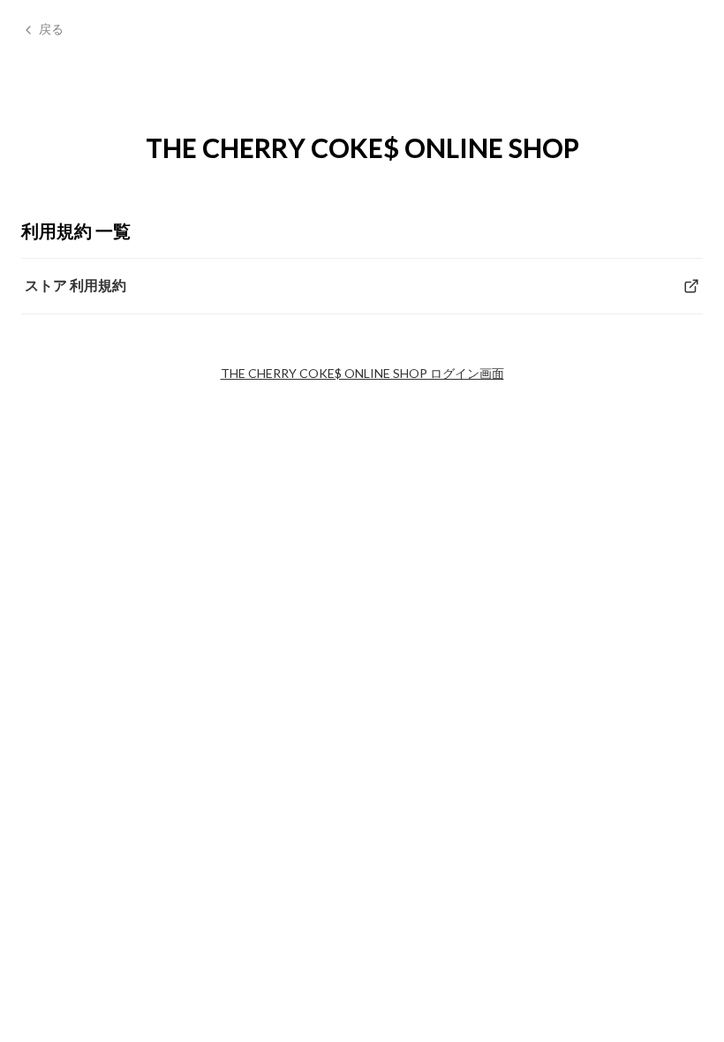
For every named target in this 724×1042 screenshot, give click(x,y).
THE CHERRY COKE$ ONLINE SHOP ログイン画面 (362, 373)
